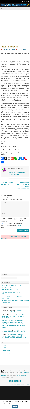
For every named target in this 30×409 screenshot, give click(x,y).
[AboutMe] (28, 1)
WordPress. (26, 384)
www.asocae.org (25, 372)
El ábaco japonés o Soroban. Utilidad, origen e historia (15, 325)
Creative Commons (21, 375)
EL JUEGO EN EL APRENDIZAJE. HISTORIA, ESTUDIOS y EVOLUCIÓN (13, 316)
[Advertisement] (15, 27)
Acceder (4, 345)
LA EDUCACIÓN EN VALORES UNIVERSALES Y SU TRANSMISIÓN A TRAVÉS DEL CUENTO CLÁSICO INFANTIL (14, 336)
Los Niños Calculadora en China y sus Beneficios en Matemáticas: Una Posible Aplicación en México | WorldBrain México (13, 322)
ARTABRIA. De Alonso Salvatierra (11, 285)
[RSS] (26, 1)
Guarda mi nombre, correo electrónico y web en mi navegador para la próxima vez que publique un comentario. (15, 220)
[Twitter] (22, 1)
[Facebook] (24, 1)
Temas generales (21, 49)
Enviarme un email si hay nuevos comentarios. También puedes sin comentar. (13, 225)
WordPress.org (6, 353)
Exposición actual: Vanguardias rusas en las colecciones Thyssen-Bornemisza (23, 185)
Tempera (19, 384)
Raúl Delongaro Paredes (9, 49)
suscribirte (21, 225)
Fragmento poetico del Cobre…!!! (7, 183)
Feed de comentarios (8, 350)
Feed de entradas (7, 348)
